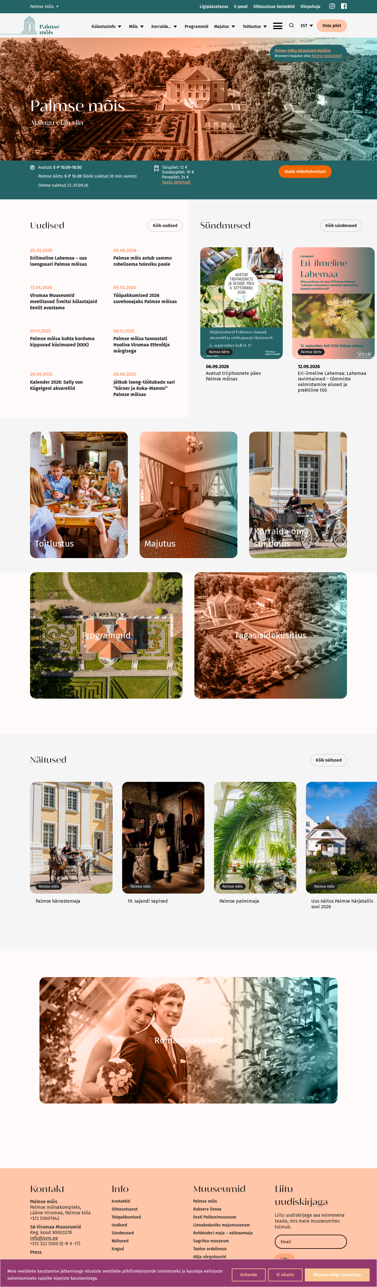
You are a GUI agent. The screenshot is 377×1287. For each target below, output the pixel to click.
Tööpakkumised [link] (126, 1217)
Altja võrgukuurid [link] (209, 1256)
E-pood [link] (240, 6)
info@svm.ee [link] (44, 1238)
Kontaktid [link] (121, 1201)
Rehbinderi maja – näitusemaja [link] (223, 1233)
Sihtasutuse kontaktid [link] (274, 6)
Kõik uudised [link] (165, 225)
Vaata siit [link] (106, 635)
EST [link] (304, 25)
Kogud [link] (118, 1248)
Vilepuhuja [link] (310, 6)
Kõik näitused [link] (329, 760)
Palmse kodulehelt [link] (327, 56)
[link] (332, 6)
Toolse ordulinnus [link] (210, 1248)
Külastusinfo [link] (103, 26)
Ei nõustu (285, 1274)
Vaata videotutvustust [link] (305, 171)
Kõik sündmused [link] (341, 225)
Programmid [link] (196, 26)
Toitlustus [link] (252, 26)
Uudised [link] (119, 1225)
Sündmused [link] (123, 1233)
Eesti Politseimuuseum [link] (214, 1217)
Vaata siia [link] (54, 543)
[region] (188, 1273)
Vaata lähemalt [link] (176, 182)
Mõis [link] (133, 26)
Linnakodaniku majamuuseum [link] (221, 1225)
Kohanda (248, 1274)
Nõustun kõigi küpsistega (337, 1274)
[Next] (366, 320)
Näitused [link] (120, 1240)
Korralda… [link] (161, 26)
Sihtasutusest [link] (125, 1209)
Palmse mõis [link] (205, 1201)
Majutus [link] (221, 26)
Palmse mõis (42, 6)
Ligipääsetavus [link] (214, 6)
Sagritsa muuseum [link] (211, 1240)
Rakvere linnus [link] (207, 1209)
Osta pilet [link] (332, 25)
